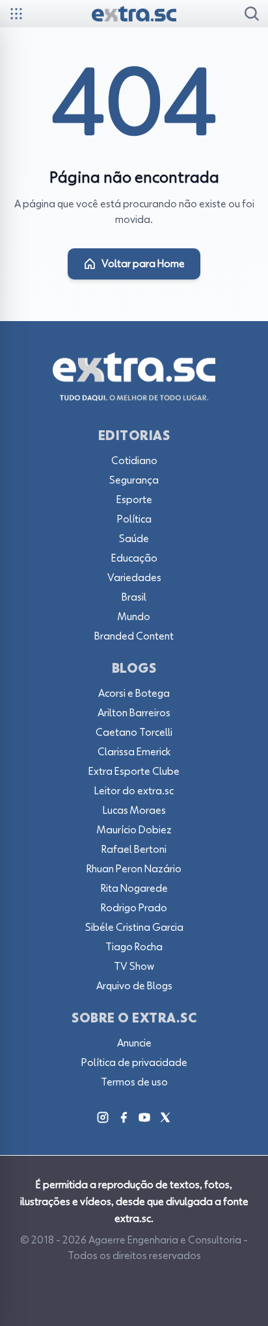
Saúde (134, 539)
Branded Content (134, 636)
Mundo (134, 617)
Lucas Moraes (134, 810)
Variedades (134, 578)
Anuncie (134, 1043)
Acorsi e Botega (134, 693)
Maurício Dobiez (134, 830)
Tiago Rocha (134, 947)
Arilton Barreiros (134, 713)
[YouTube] (144, 1117)
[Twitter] (165, 1117)
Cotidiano (134, 461)
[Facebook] (123, 1117)
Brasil (134, 597)
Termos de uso (134, 1082)
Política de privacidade (134, 1063)
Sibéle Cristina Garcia (134, 927)
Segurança (134, 480)
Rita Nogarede (134, 888)
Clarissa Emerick (134, 752)
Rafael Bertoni (134, 849)
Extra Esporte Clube (134, 771)
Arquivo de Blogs (134, 986)
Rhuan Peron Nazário (134, 869)
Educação (134, 558)
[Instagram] (102, 1117)
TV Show (134, 966)
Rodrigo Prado (134, 908)
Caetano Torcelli (134, 732)
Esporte (134, 500)
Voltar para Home (143, 264)
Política (134, 519)
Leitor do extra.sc (134, 791)
